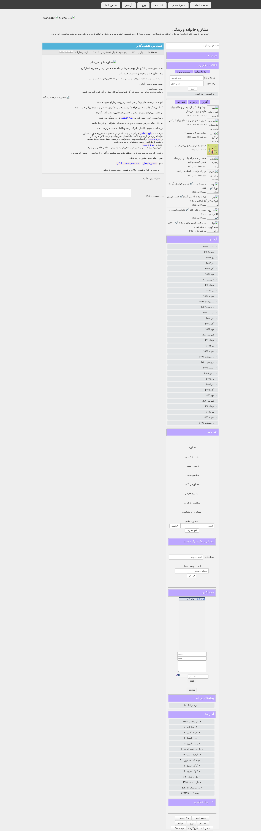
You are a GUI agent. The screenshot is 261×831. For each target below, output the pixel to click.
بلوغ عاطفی (127, 117)
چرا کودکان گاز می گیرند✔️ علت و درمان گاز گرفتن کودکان (186, 200)
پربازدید (193, 102)
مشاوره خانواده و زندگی (190, 29)
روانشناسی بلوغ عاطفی (112, 170)
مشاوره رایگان (192, 484)
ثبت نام (159, 5)
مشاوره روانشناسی (191, 512)
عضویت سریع (184, 71)
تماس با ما (111, 5)
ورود (143, 5)
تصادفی (181, 102)
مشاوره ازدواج (150, 163)
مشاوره (192, 447)
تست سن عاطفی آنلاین (149, 45)
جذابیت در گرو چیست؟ (195, 135)
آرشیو (129, 5)
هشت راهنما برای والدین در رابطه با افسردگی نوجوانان (189, 162)
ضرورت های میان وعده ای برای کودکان (187, 122)
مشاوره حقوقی (192, 493)
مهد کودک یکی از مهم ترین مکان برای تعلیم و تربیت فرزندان (188, 111)
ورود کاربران (202, 71)
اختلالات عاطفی (130, 170)
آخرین (205, 102)
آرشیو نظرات (81, 52)
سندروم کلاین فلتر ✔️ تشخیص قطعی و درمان (187, 213)
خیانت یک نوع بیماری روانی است (190, 147)
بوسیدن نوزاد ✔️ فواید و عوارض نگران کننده (187, 187)
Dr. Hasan (152, 52)
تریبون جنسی (192, 466)
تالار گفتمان (178, 5)
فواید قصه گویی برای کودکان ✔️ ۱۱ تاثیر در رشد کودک (187, 226)
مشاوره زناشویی (192, 502)
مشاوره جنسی (192, 456)
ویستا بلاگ (179, 828)
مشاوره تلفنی (192, 475)
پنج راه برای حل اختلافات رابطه (191, 173)
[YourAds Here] (66, 17)
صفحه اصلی (201, 5)
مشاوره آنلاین (192, 521)
